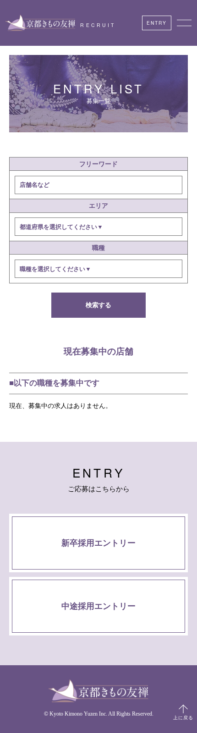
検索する (98, 305)
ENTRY (157, 22)
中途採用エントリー (98, 606)
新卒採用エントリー (98, 543)
